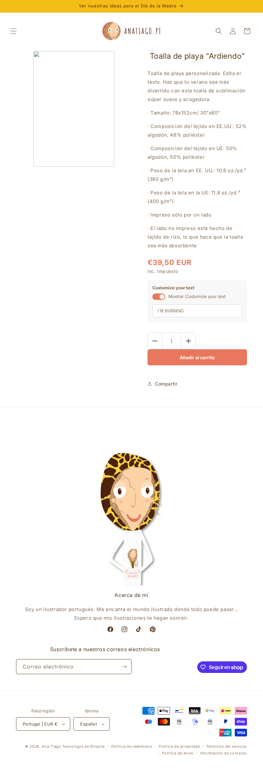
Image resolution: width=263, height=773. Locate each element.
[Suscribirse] (124, 666)
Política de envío (178, 753)
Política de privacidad (179, 746)
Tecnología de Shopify (83, 746)
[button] (13, 31)
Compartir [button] (166, 384)
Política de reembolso (132, 746)
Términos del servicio (226, 746)
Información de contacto (223, 753)
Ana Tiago (51, 746)
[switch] (158, 296)
